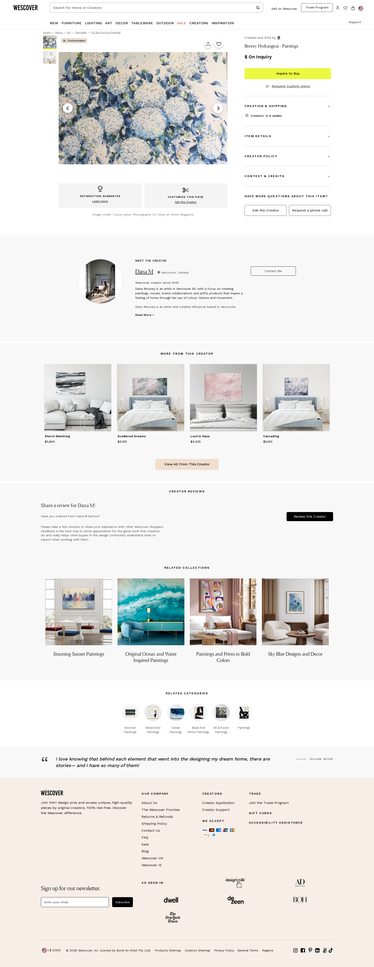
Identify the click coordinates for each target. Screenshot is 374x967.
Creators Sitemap (197, 950)
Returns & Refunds (157, 817)
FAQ (145, 837)
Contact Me (273, 271)
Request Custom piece (291, 86)
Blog (145, 851)
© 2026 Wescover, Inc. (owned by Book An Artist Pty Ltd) (108, 950)
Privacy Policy (224, 950)
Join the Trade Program (269, 803)
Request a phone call (310, 210)
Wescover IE (152, 865)
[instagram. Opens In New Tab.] (295, 950)
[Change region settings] (360, 8)
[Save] (218, 44)
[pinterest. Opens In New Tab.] (310, 950)
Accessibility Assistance (276, 822)
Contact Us (151, 830)
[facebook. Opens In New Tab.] (303, 950)
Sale (145, 844)
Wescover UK (152, 858)
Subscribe (122, 902)
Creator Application (218, 803)
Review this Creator (310, 516)
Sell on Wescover (284, 8)
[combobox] (156, 8)
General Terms (247, 950)
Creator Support (215, 810)
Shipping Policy (154, 823)
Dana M (144, 271)
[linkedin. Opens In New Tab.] (317, 950)
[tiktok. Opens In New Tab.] (330, 950)
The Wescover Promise (161, 810)
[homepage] (27, 7)
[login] (337, 7)
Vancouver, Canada (175, 272)
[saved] (345, 8)
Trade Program (317, 7)
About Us (149, 803)
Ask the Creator (265, 210)
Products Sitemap (168, 950)
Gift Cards (260, 813)
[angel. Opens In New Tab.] (324, 950)
